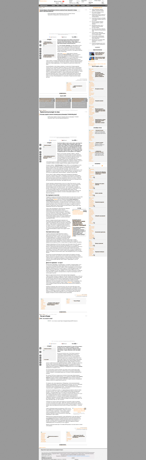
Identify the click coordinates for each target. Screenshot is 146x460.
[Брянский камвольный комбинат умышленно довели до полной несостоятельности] (91, 252)
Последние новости (97, 7)
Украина (53, 5)
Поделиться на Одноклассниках (40, 49)
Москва (88, 5)
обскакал (55, 199)
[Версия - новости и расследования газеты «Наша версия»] (46, 2)
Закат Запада (103, 3)
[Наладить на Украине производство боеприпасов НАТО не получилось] (91, 145)
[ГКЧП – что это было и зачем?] (69, 301)
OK (73, 457)
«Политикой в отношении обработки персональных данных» (78, 456)
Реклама (61, 3)
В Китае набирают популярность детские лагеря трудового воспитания (49, 157)
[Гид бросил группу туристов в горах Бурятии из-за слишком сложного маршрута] (43, 304)
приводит (64, 53)
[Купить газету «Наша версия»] (55, 1)
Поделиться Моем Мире (40, 45)
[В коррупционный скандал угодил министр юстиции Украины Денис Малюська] (91, 156)
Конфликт (63, 5)
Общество (69, 5)
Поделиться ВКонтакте (40, 42)
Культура (83, 5)
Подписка (57, 3)
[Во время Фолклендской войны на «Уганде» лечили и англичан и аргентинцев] (69, 86)
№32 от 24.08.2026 (58, 1)
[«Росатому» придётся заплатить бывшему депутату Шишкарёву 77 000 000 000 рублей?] (43, 437)
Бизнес (74, 5)
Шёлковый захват (91, 3)
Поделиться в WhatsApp (40, 51)
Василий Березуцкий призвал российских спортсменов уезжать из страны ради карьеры (48, 55)
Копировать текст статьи (40, 58)
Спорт (78, 5)
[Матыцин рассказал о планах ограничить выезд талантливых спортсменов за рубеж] (91, 110)
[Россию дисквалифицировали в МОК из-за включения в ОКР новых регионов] (91, 100)
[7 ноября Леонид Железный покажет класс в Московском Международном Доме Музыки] (91, 135)
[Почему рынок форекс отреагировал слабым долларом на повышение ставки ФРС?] (91, 184)
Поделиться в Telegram (40, 56)
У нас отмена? (46, 359)
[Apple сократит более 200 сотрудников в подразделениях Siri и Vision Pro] (69, 436)
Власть (58, 5)
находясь (70, 282)
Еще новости (97, 47)
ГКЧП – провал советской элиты (78, 4)
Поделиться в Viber (40, 53)
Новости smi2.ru (42, 447)
